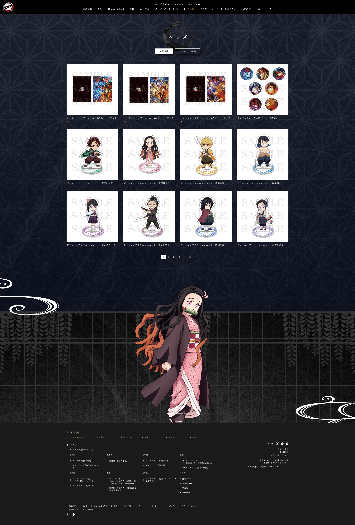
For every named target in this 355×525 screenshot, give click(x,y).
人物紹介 (246, 8)
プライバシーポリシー (279, 455)
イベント (158, 506)
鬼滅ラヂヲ (230, 8)
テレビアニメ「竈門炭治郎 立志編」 (86, 466)
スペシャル (161, 8)
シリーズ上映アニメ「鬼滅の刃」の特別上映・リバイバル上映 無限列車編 (123, 481)
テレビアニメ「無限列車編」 (158, 461)
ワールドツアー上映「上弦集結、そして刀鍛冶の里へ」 (197, 462)
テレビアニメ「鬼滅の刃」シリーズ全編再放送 (161, 480)
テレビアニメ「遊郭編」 (156, 465)
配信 (100, 8)
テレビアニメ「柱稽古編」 (84, 486)
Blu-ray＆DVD (116, 8)
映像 (132, 8)
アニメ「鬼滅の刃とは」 (83, 450)
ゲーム (171, 437)
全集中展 (186, 492)
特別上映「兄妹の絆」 (82, 461)
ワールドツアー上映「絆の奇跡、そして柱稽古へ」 (86, 480)
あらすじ (144, 8)
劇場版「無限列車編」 (118, 461)
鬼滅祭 (185, 488)
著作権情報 (284, 452)
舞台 (194, 437)
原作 (146, 437)
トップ (180, 4)
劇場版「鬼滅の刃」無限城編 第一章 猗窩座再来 (124, 489)
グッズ (190, 8)
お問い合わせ (283, 449)
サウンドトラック (209, 8)
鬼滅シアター (188, 479)
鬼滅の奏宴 (187, 483)
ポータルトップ (79, 437)
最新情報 (87, 8)
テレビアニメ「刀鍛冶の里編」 (195, 468)
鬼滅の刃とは (126, 437)
